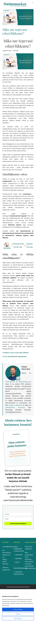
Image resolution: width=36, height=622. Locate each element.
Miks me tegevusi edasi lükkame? (15, 31)
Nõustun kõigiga (18, 609)
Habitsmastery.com (24, 382)
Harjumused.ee (10, 382)
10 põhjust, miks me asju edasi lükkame (15, 353)
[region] (18, 608)
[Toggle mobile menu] (32, 2)
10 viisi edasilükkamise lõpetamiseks (15, 356)
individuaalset (15, 407)
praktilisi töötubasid (15, 405)
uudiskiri (30, 561)
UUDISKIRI (18, 555)
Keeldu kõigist (18, 618)
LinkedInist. (28, 549)
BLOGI (17, 562)
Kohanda (18, 614)
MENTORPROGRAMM (20, 568)
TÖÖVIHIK (18, 558)
